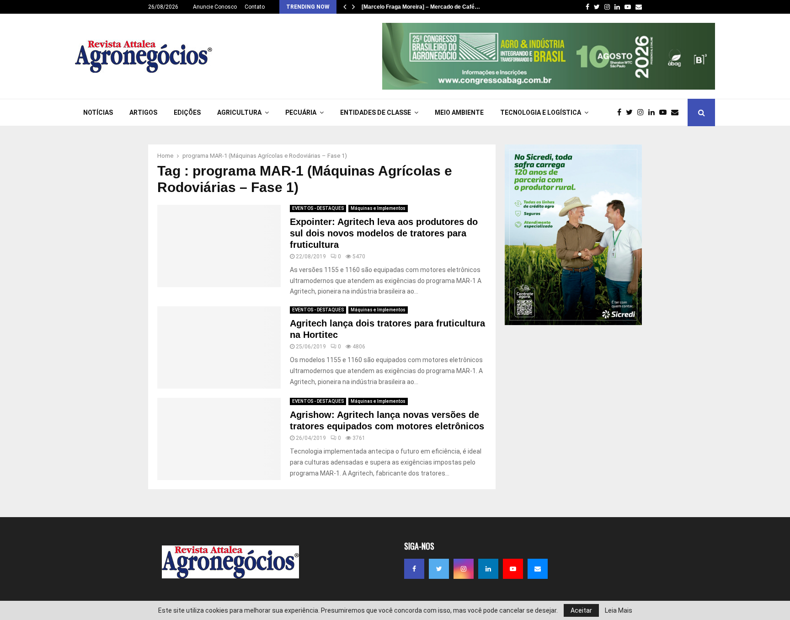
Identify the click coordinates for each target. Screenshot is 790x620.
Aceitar (581, 610)
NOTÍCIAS (98, 112)
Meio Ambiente (459, 112)
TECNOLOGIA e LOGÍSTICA (540, 112)
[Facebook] (621, 112)
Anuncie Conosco (215, 7)
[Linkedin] (653, 112)
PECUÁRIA (300, 112)
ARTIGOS (143, 112)
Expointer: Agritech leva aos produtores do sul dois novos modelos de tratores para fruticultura (384, 233)
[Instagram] (642, 112)
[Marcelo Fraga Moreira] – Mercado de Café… (421, 7)
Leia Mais (618, 610)
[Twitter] (631, 112)
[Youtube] (665, 112)
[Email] (677, 112)
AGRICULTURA (239, 112)
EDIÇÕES (187, 112)
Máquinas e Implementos (378, 208)
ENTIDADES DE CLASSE (375, 112)
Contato (255, 7)
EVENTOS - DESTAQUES (318, 208)
